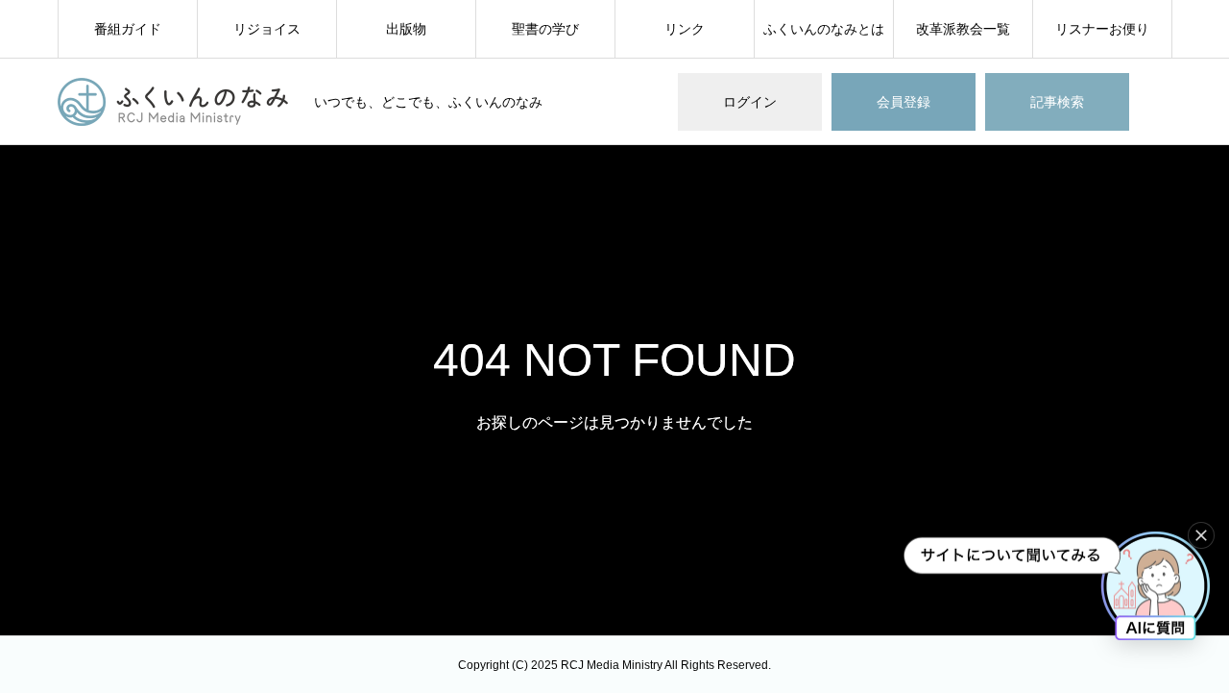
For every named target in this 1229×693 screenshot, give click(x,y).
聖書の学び (545, 29)
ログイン (750, 102)
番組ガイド (127, 29)
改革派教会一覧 (963, 29)
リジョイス (267, 29)
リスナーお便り (1102, 29)
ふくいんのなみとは (823, 29)
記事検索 (1057, 102)
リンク (684, 29)
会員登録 (903, 102)
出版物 (406, 29)
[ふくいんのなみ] (174, 102)
